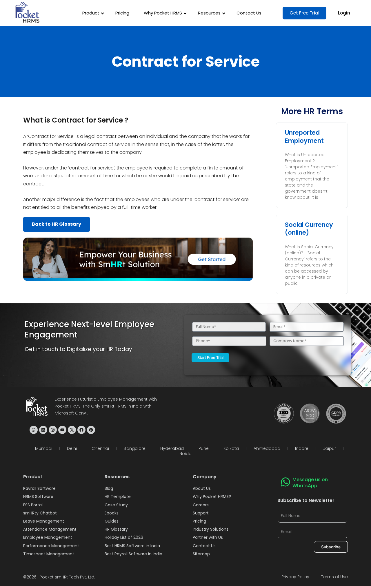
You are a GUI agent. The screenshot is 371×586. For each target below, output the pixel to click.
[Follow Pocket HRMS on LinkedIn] (43, 430)
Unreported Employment (304, 136)
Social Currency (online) (309, 228)
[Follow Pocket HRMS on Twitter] (72, 430)
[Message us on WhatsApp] (285, 482)
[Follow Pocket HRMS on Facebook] (81, 430)
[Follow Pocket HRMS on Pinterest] (91, 430)
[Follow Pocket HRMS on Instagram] (53, 430)
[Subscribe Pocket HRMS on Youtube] (62, 430)
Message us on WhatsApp (310, 482)
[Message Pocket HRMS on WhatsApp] (34, 430)
